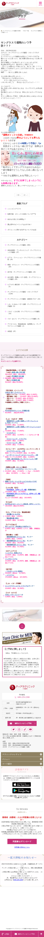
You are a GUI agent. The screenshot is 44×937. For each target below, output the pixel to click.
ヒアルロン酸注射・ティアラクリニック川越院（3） (24, 285)
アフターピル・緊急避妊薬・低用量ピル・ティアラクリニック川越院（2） (24, 325)
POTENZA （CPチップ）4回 (17, 490)
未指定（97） (12, 331)
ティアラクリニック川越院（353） (19, 245)
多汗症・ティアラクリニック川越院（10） (22, 272)
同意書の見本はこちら (22, 847)
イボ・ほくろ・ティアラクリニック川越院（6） (24, 319)
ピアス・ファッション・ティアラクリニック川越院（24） (24, 258)
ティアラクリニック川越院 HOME (12, 30)
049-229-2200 (24, 697)
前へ (19, 195)
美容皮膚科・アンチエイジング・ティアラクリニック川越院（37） (24, 251)
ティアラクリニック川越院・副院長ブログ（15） (24, 299)
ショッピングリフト (14, 209)
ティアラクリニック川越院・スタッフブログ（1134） (23, 293)
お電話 (7, 934)
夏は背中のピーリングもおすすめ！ (20, 224)
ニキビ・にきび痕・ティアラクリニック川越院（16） (24, 312)
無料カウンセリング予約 (23, 723)
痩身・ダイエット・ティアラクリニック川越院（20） (24, 266)
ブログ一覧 (26, 30)
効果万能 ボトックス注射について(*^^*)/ (22, 214)
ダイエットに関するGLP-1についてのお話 (22, 230)
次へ (25, 195)
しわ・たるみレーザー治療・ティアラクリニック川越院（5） (24, 305)
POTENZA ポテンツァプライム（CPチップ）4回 (23, 494)
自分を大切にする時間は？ (17, 219)
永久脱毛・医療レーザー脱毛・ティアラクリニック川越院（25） (24, 278)
